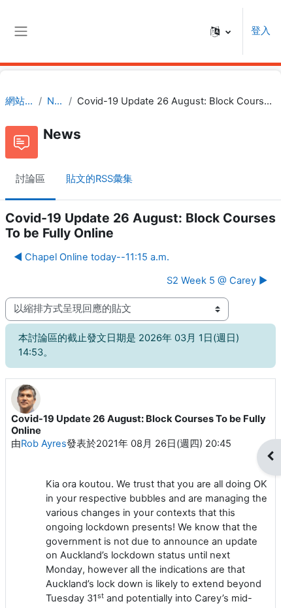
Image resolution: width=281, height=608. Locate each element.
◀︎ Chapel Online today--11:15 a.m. (91, 257)
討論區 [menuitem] (30, 179)
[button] (220, 31)
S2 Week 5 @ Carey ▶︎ (217, 280)
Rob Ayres (44, 443)
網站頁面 (19, 101)
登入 (261, 31)
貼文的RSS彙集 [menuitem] (99, 179)
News (55, 101)
